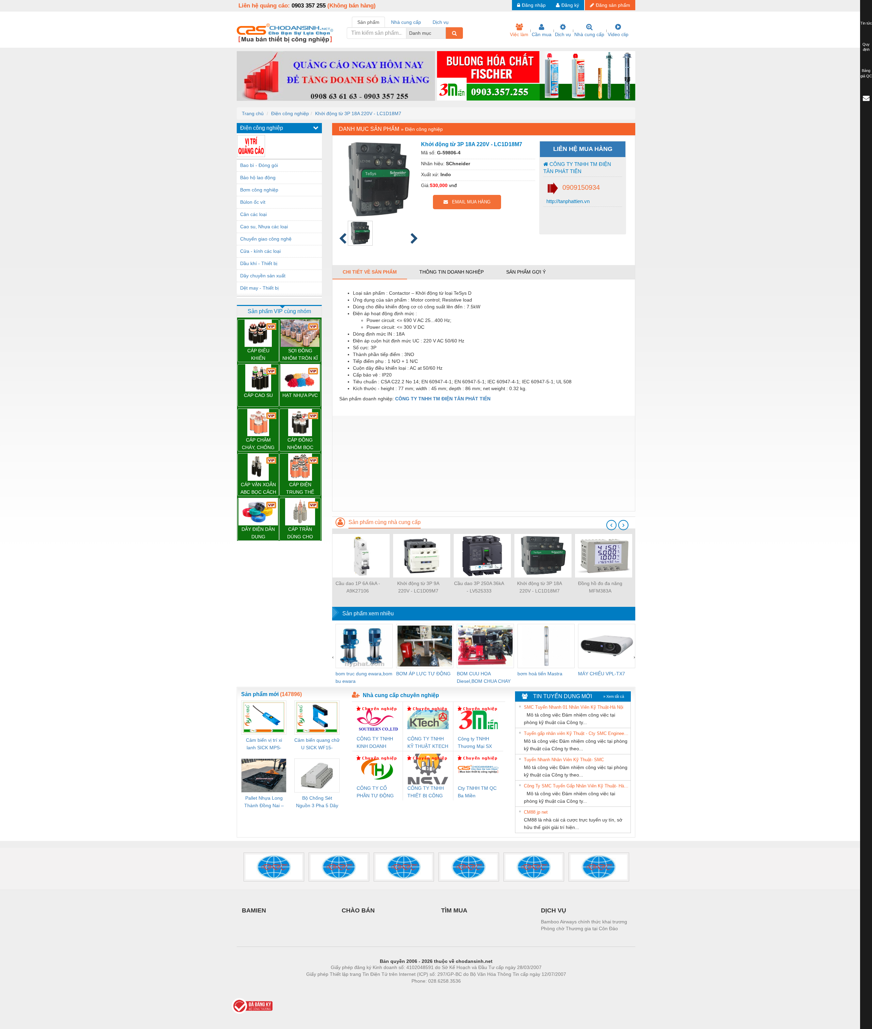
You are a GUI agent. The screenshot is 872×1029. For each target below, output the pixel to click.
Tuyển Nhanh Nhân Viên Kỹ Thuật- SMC (564, 759)
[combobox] (443, 33)
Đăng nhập (534, 5)
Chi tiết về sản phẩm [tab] (370, 272)
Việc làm (519, 34)
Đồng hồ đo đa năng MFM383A (600, 587)
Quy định (866, 47)
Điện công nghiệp (290, 113)
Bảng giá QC (866, 73)
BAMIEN (254, 910)
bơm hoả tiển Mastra (539, 673)
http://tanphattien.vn (567, 201)
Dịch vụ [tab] (441, 22)
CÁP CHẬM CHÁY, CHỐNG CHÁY (258, 444)
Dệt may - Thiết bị (259, 288)
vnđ (453, 185)
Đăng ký (570, 5)
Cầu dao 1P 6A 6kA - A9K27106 (358, 587)
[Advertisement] (483, 463)
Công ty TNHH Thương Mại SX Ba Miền (475, 743)
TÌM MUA (454, 910)
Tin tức (866, 23)
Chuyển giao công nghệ (266, 239)
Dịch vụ (563, 34)
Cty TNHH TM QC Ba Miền (477, 791)
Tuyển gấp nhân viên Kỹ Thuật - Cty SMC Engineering (576, 733)
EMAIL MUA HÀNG (469, 201)
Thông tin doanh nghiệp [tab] (451, 272)
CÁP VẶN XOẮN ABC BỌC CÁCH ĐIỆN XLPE (258, 489)
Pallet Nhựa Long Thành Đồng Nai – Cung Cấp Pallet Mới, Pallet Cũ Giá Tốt (264, 802)
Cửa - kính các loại (260, 251)
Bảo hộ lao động (258, 177)
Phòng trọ (391, 991)
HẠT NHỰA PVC (300, 395)
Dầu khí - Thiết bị (258, 263)
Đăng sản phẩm (613, 5)
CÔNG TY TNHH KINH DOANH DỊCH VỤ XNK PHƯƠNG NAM (375, 743)
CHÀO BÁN (358, 910)
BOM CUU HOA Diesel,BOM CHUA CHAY (484, 677)
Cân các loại (253, 214)
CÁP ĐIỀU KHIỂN (258, 354)
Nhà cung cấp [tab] (406, 22)
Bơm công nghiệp (259, 190)
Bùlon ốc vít (252, 202)
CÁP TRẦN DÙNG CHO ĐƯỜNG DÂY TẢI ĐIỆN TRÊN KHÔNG (300, 533)
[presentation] (611, 525)
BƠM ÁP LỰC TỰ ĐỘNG (423, 673)
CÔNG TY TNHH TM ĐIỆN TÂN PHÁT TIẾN (577, 167)
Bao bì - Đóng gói (259, 165)
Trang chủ (253, 113)
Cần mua (541, 34)
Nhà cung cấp (589, 34)
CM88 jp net (536, 812)
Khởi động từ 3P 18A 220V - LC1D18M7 (358, 113)
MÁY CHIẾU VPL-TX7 (601, 673)
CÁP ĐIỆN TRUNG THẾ (300, 488)
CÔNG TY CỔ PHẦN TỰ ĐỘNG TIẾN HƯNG (375, 792)
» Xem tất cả (613, 696)
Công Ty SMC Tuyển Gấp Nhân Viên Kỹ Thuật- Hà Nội (576, 785)
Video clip (618, 34)
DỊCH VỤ (553, 910)
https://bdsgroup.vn (427, 991)
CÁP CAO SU (258, 395)
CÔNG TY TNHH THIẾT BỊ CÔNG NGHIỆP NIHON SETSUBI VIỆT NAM (425, 792)
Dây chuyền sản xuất (262, 275)
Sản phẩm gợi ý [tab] (526, 272)
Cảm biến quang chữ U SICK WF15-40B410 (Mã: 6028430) (317, 744)
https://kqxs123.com (469, 991)
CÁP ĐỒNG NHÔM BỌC (300, 443)
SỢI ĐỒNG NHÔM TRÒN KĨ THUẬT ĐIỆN (300, 355)
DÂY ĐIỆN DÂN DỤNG (258, 532)
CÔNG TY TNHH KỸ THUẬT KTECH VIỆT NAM (427, 743)
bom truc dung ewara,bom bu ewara (364, 677)
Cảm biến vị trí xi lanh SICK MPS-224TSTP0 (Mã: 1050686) (264, 744)
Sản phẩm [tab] (368, 22)
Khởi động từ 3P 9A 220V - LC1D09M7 (418, 587)
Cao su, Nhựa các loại (264, 226)
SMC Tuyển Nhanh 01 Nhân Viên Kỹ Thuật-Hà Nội (573, 707)
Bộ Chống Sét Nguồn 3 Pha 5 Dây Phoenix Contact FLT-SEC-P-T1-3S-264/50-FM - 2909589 (317, 802)
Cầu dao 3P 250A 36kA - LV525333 (479, 587)
